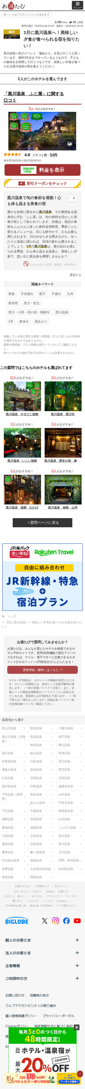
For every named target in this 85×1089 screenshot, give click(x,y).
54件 (54, 155)
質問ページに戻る (44, 523)
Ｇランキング (21, 891)
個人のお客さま (18, 940)
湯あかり (41, 321)
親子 (42, 294)
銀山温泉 (36, 753)
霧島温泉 (8, 852)
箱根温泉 (36, 860)
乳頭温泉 (36, 736)
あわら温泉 (37, 802)
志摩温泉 (8, 869)
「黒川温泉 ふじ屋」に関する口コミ (34, 97)
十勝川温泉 (65, 728)
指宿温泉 (36, 877)
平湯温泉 (36, 811)
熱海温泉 (8, 877)
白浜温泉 (64, 819)
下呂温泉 (8, 811)
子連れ (56, 294)
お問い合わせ (14, 995)
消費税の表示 (39, 995)
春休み (24, 321)
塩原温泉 (36, 769)
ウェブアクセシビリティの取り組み (30, 1005)
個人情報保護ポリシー (21, 1015)
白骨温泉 (8, 778)
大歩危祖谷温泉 (40, 869)
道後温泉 (36, 827)
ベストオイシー (54, 896)
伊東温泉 (36, 786)
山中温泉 (64, 794)
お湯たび (63, 891)
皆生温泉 (64, 835)
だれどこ (37, 891)
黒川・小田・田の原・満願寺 (29, 312)
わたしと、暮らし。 (16, 896)
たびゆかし (62, 901)
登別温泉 (36, 728)
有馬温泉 (36, 819)
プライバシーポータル (58, 1015)
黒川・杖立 (32, 303)
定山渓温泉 (9, 728)
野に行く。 (18, 901)
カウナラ (34, 901)
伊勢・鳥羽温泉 (68, 860)
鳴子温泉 (64, 736)
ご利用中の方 (16, 978)
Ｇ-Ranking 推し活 (15, 905)
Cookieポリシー (17, 1026)
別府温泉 (36, 844)
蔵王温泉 (8, 753)
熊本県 (13, 303)
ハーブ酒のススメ (66, 905)
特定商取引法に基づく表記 (53, 1026)
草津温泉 (64, 753)
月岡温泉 (36, 778)
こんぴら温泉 (67, 827)
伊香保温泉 (9, 761)
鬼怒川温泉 (9, 769)
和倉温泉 (36, 794)
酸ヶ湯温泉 (37, 852)
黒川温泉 (62, 312)
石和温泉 (64, 778)
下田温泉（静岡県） (12, 796)
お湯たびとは (22, 886)
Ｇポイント (60, 886)
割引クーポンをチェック (47, 183)
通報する (75, 275)
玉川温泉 (64, 852)
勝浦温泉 (8, 827)
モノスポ (71, 896)
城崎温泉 (8, 819)
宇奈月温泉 (65, 802)
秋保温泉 (36, 745)
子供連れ (27, 294)
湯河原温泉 (9, 786)
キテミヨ (36, 896)
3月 (10, 321)
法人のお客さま (18, 952)
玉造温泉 (36, 835)
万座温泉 (36, 761)
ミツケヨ (48, 901)
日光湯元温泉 (10, 860)
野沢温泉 (64, 769)
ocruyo (50, 891)
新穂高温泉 (65, 811)
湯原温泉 (8, 844)
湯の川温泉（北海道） (13, 739)
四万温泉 (64, 761)
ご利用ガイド (41, 886)
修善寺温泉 (65, 786)
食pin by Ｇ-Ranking (41, 905)
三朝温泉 (8, 835)
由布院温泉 (65, 869)
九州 (70, 294)
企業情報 (12, 965)
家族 (11, 294)
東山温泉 (64, 745)
